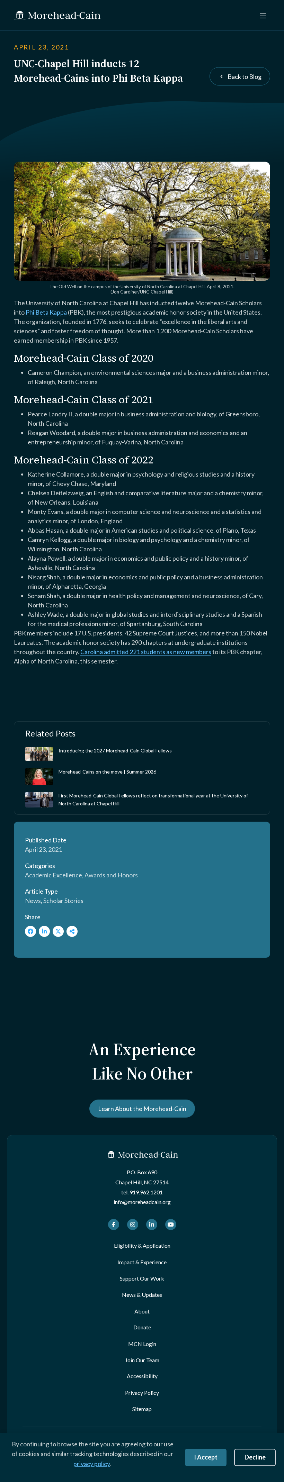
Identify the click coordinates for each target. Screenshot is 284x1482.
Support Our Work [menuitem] (142, 1278)
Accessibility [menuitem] (142, 1376)
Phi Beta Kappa (46, 312)
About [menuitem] (142, 1311)
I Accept (206, 1457)
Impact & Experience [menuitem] (142, 1262)
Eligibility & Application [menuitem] (142, 1245)
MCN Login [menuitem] (142, 1343)
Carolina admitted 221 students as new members (145, 652)
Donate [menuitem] (142, 1327)
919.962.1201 (146, 1192)
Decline (255, 1457)
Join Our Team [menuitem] (142, 1360)
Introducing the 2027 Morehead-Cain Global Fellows (115, 750)
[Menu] (262, 15)
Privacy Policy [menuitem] (142, 1392)
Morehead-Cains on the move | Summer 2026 (107, 772)
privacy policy (91, 1463)
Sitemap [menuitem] (142, 1409)
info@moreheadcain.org (142, 1202)
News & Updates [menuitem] (142, 1294)
